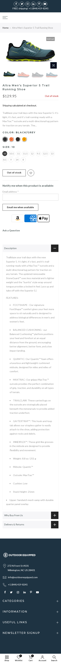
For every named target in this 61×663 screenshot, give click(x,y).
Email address (11, 191)
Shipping (7, 105)
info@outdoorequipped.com (23, 577)
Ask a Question (11, 230)
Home (5, 27)
